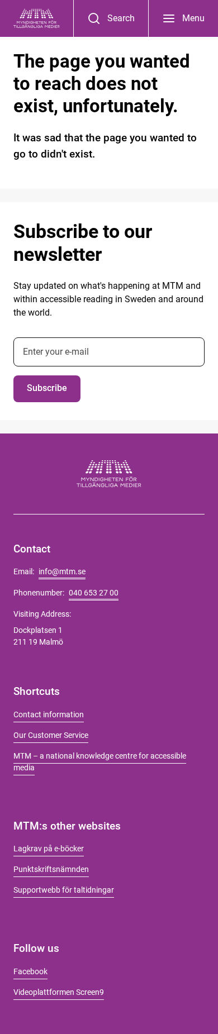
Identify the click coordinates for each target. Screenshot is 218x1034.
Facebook (30, 971)
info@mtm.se (62, 571)
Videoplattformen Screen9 (58, 992)
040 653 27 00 (94, 592)
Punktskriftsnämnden (51, 869)
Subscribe (47, 388)
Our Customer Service (50, 735)
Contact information (48, 714)
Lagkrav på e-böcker (48, 848)
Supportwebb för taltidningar (63, 889)
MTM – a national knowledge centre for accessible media (99, 761)
